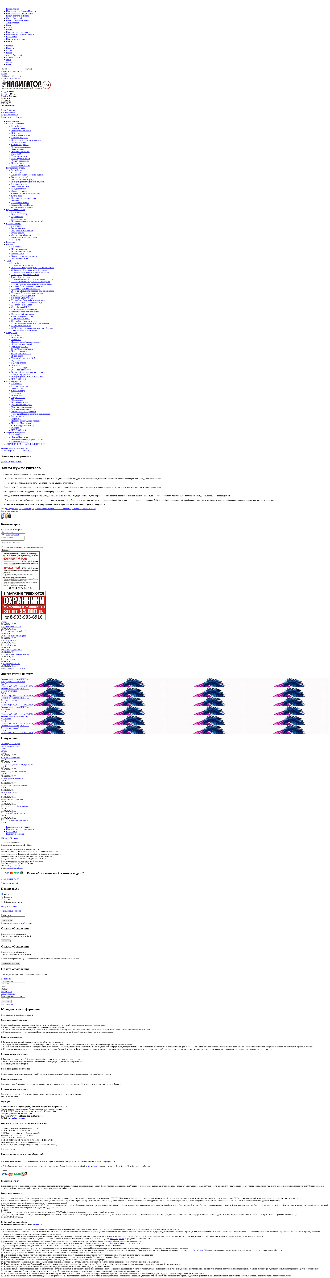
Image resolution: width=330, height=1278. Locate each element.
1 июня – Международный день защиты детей (31, 284)
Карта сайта (11, 37)
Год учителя (16, 360)
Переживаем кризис (20, 402)
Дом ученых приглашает (22, 230)
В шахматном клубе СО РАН (24, 237)
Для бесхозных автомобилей (13, 631)
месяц (3, 753)
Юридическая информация (18, 32)
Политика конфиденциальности (20, 34)
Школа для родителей (20, 135)
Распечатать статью (9, 511)
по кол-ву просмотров (10, 743)
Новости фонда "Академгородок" (26, 342)
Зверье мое (16, 339)
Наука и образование (15, 210)
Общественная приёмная (22, 207)
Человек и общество (15, 124)
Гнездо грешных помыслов (13, 668)
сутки (3, 748)
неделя (4, 750)
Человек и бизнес (19, 142)
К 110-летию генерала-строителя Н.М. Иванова (32, 328)
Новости (32, 11)
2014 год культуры (19, 367)
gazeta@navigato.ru (15, 868)
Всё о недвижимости (20, 158)
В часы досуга (17, 233)
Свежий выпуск (8, 110)
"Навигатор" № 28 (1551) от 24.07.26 (17, 723)
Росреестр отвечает (19, 184)
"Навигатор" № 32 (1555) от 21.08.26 (17, 686)
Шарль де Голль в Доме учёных (15, 806)
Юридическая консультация (23, 198)
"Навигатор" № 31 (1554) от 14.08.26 (17, 695)
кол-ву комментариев (10, 746)
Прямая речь (16, 395)
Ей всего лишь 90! (9, 792)
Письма (9, 244)
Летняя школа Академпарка (23, 411)
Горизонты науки (19, 219)
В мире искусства (19, 228)
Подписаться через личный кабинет (17, 923)
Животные (11, 242)
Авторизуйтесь (12, 535)
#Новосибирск (28, 509)
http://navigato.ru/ (117, 1239)
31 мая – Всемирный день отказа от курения (30, 281)
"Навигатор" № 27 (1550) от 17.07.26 (17, 733)
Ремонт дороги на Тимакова (13, 771)
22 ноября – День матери (22, 305)
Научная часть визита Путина (14, 785)
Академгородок (13, 23)
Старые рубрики (13, 381)
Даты (8, 261)
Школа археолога (8, 640)
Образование (17, 400)
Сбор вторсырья (8, 659)
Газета (26, 16)
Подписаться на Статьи (16, 13)
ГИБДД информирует (20, 374)
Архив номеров (8, 112)
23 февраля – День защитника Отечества (29, 270)
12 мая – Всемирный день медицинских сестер (32, 279)
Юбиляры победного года (22, 314)
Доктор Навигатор (19, 258)
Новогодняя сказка (19, 351)
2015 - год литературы (21, 370)
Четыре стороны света (21, 147)
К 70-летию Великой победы (24, 309)
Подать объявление (14, 16)
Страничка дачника (19, 145)
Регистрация (6, 991)
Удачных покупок (19, 156)
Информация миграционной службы (27, 182)
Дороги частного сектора (12, 799)
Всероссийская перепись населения (27, 372)
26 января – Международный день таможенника (32, 268)
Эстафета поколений (20, 151)
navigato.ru (92, 1166)
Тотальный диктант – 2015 (23, 358)
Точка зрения (17, 393)
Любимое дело (17, 149)
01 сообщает (16, 172)
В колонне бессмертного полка (25, 312)
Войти (9, 41)
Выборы (15, 200)
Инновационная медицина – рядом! (27, 221)
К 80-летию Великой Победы (24, 330)
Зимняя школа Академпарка (23, 409)
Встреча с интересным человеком (26, 140)
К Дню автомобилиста (21, 326)
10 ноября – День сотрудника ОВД (26, 302)
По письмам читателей (21, 251)
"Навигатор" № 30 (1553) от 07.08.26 (17, 705)
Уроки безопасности (20, 161)
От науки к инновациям (21, 407)
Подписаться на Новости (17, 11)
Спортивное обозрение (21, 235)
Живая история (18, 128)
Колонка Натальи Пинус (22, 205)
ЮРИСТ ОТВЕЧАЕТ (20, 165)
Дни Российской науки (21, 404)
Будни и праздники (19, 386)
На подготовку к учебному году (15, 654)
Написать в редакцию (15, 39)
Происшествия (12, 121)
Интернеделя (17, 356)
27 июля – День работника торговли (27, 293)
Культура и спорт (13, 223)
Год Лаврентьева (18, 363)
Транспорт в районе (20, 203)
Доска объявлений (14, 18)
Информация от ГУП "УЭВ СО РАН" (27, 377)
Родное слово (17, 216)
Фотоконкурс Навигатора (22, 425)
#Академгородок (13, 509)
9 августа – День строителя (23, 295)
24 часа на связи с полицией (13, 636)
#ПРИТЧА (76, 509)
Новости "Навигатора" (21, 423)
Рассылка (8, 894)
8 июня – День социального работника (28, 286)
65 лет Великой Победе (21, 307)
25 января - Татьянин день (22, 265)
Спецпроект (11, 333)
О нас (8, 25)
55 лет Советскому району (23, 349)
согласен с (23, 547)
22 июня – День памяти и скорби (25, 288)
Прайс (9, 30)
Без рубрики (16, 126)
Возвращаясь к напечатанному (24, 256)
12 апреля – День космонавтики (25, 274)
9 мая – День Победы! (21, 277)
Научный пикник (8, 645)
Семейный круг (18, 391)
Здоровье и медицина (15, 432)
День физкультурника (10, 664)
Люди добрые (17, 388)
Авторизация (7, 1004)
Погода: (4, 94)
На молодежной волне (21, 131)
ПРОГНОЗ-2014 (18, 379)
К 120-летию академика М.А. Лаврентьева (30, 323)
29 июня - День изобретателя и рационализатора (32, 291)
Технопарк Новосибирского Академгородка (30, 414)
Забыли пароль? (8, 994)
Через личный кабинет (11, 911)
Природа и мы (17, 163)
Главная (15, 9)
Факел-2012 (16, 365)
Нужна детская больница (12, 778)
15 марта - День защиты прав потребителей (30, 272)
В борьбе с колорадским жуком (14, 820)
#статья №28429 (88, 509)
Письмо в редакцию (20, 249)
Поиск (9, 9)
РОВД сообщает (18, 189)
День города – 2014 (19, 346)
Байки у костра (17, 416)
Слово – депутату (19, 191)
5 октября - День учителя (22, 298)
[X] (9, 516)
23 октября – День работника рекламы (28, 300)
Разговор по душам (19, 138)
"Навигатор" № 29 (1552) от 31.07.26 (17, 714)
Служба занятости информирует (25, 193)
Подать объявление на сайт (18, 20)
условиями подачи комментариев (28, 547)
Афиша (9, 27)
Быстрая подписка (9, 906)
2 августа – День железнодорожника (17, 764)
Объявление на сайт (10, 883)
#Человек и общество (61, 509)
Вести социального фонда (22, 179)
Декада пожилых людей (21, 344)
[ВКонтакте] (2, 516)
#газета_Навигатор (43, 509)
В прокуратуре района (21, 177)
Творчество (16, 240)
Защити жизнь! (18, 398)
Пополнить (6, 979)
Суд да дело (16, 196)
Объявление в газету (10, 879)
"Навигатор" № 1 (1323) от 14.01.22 (16, 451)
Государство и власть (15, 168)
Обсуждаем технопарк (21, 353)
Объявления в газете (13, 902)
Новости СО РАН (19, 214)
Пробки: (4, 96)
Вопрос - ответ (17, 254)
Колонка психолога (19, 442)
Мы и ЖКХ (16, 154)
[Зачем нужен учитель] (11, 462)
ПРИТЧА (15, 133)
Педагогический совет (11, 626)
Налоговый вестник (20, 186)
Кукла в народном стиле (11, 650)
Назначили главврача (10, 757)
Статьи (30, 13)
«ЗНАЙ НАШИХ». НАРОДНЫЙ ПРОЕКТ (25, 444)
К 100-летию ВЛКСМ (20, 319)
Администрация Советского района (27, 175)
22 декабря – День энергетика (24, 321)
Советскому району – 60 (22, 316)
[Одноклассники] (6, 516)
